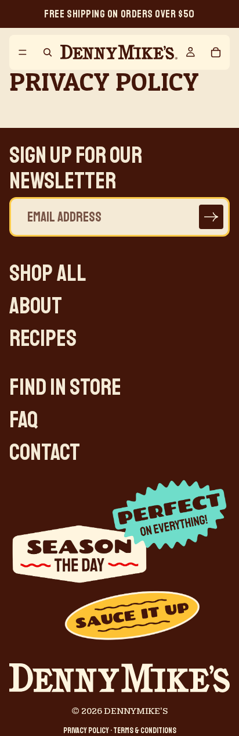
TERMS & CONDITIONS (144, 730)
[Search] (47, 52)
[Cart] (216, 52)
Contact (44, 452)
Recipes (43, 338)
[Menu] (22, 52)
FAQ (23, 419)
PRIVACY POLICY (86, 730)
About (35, 305)
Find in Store (65, 387)
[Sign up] (211, 217)
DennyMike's (136, 711)
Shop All (47, 273)
